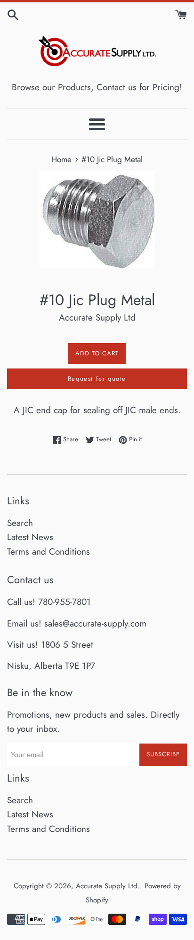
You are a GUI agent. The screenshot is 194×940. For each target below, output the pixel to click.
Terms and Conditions (48, 551)
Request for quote (97, 378)
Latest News (30, 537)
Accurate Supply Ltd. (108, 886)
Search (20, 523)
